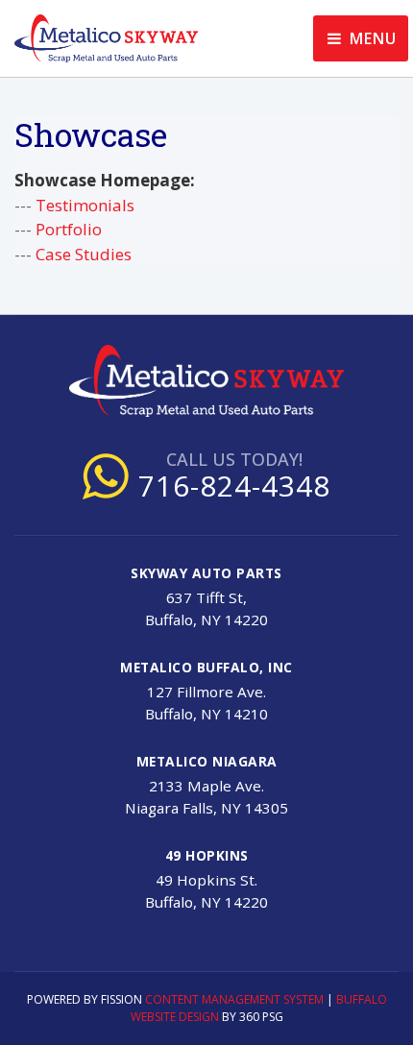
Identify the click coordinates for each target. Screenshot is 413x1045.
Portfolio (69, 229)
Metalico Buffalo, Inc (206, 667)
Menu (371, 38)
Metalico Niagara (207, 761)
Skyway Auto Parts (206, 573)
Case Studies (84, 254)
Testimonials (85, 205)
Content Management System (234, 999)
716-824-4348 (234, 485)
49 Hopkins (207, 855)
